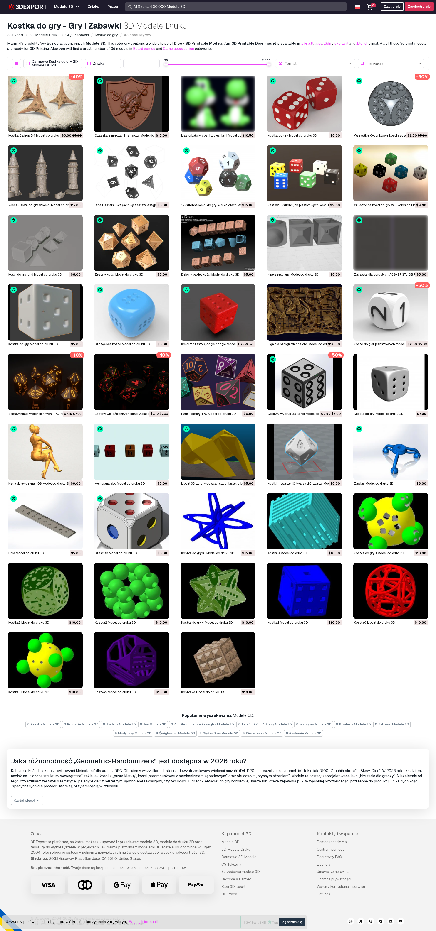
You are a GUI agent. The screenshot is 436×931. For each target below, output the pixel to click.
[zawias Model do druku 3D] (390, 452)
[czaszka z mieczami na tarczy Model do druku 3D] (131, 104)
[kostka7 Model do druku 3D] (45, 591)
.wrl (345, 43)
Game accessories (178, 48)
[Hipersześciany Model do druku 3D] (304, 243)
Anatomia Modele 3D (304, 733)
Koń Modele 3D (154, 724)
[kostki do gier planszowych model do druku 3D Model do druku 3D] (390, 312)
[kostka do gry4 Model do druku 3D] (218, 591)
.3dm (328, 43)
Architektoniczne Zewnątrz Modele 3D (203, 724)
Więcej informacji (143, 921)
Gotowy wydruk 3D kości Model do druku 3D (301, 414)
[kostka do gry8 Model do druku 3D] (390, 521)
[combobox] (318, 63)
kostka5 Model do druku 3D (115, 692)
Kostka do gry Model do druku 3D (292, 135)
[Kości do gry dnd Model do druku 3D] (45, 243)
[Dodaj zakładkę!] (76, 125)
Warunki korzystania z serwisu (341, 886)
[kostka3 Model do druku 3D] (45, 660)
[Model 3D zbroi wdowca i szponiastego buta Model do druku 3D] (218, 452)
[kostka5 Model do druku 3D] (131, 660)
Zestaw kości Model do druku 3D (119, 274)
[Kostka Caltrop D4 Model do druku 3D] (45, 104)
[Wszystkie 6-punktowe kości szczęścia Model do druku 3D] (390, 104)
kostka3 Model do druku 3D (28, 692)
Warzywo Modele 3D (315, 724)
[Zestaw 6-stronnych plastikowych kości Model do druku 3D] (304, 173)
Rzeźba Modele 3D (44, 724)
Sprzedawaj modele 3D (240, 871)
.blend (361, 43)
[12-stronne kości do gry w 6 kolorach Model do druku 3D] (218, 173)
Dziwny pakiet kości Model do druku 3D (210, 274)
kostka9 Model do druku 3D (288, 553)
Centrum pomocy (330, 849)
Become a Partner (236, 879)
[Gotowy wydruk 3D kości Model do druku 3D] (304, 382)
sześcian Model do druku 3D (116, 553)
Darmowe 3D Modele (238, 857)
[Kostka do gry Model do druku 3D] (304, 104)
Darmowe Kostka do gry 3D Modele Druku (55, 63)
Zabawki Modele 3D (393, 724)
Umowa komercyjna (333, 871)
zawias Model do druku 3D (374, 483)
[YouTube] (400, 921)
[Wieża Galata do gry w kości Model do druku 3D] (45, 173)
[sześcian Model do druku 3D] (131, 521)
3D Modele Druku (235, 849)
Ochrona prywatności (334, 879)
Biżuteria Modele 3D (355, 724)
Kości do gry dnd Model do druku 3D (35, 274)
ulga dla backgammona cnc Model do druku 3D (302, 344)
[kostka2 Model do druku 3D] (131, 591)
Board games (144, 48)
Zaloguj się (392, 7)
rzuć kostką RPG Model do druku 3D (208, 414)
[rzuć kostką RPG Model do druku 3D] (218, 382)
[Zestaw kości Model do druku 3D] (131, 243)
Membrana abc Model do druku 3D (120, 483)
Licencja (323, 864)
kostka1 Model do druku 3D (288, 622)
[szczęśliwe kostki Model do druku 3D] (131, 312)
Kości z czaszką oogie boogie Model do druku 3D (218, 344)
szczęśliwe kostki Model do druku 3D (122, 344)
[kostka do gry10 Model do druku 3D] (218, 521)
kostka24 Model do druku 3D (202, 692)
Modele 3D (230, 842)
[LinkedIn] (390, 921)
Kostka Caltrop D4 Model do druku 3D (36, 135)
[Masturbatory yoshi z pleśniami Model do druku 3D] (218, 104)
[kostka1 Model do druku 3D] (304, 591)
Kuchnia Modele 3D (121, 724)
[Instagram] (350, 921)
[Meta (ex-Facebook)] (380, 921)
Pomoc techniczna (332, 842)
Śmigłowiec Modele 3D (177, 733)
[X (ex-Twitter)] (360, 921)
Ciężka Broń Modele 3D (220, 733)
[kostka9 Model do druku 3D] (304, 521)
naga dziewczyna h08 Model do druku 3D (39, 483)
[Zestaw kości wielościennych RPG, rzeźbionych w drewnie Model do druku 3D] (45, 382)
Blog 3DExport (233, 886)
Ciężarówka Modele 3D (263, 733)
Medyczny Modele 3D (134, 733)
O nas (37, 834)
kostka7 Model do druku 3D (28, 622)
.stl (310, 43)
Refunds (323, 894)
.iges (318, 43)
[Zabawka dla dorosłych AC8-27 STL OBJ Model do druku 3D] (390, 243)
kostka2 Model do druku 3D (115, 622)
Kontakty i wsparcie (337, 834)
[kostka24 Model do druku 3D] (218, 660)
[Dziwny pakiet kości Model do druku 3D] (218, 243)
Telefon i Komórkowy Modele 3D (266, 724)
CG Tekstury (231, 864)
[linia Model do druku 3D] (45, 521)
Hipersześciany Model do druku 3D (293, 274)
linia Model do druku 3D (26, 553)
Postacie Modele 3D (83, 724)
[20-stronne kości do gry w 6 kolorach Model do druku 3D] (390, 173)
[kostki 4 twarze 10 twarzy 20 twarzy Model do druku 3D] (304, 452)
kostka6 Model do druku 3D (374, 622)
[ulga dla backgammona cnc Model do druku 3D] (304, 312)
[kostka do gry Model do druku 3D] (45, 312)
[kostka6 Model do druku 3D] (390, 591)
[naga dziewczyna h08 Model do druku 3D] (45, 452)
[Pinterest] (370, 921)
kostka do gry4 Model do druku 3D (207, 622)
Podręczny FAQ (329, 857)
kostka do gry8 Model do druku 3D (380, 553)
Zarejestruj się (419, 7)
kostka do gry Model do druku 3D (33, 344)
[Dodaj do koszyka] (67, 125)
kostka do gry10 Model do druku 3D (207, 553)
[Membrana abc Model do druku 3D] (131, 452)
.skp (337, 43)
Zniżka (98, 64)
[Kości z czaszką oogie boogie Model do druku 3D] (218, 312)
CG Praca (229, 894)
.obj (304, 43)
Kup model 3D (236, 834)
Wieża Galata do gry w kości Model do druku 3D (43, 205)
